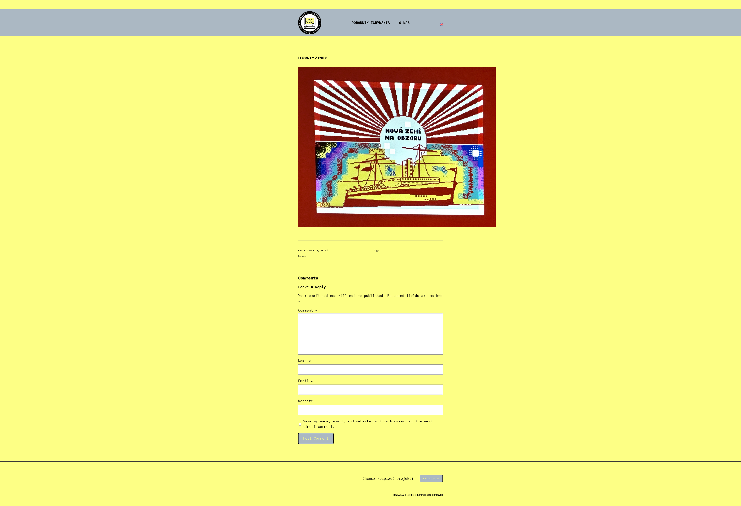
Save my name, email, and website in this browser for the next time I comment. (367, 424)
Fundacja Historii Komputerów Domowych (418, 494)
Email (305, 381)
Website (305, 401)
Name (304, 360)
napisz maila (431, 478)
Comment (307, 310)
